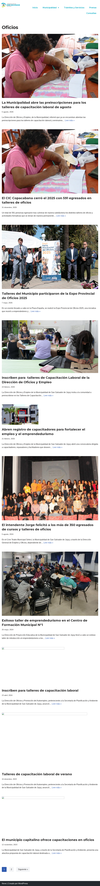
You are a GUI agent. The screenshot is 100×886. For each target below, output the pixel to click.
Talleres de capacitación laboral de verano (37, 774)
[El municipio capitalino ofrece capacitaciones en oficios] (50, 815)
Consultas (91, 13)
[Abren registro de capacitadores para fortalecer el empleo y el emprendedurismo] (50, 414)
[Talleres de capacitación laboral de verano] (50, 741)
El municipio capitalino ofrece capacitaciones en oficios (48, 840)
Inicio (35, 7)
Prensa (92, 7)
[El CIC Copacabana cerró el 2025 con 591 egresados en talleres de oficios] (50, 161)
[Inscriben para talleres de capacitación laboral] (50, 666)
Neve (4, 883)
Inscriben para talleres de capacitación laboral (40, 690)
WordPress (23, 883)
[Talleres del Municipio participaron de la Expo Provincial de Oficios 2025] (50, 257)
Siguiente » (23, 869)
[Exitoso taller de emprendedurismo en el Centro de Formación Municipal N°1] (50, 584)
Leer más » (70, 120)
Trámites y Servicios (74, 7)
